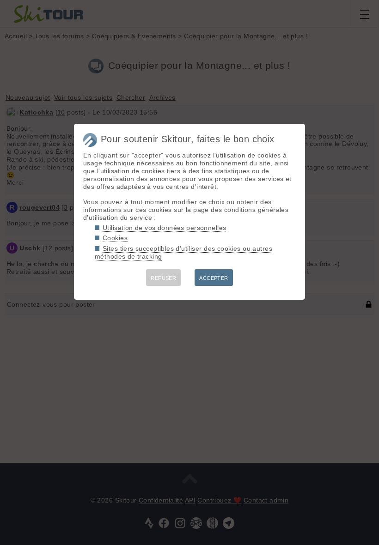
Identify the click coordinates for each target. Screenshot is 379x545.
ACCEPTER (213, 278)
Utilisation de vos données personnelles (164, 227)
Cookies (115, 238)
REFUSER (163, 278)
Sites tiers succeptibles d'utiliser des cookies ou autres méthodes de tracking (183, 252)
